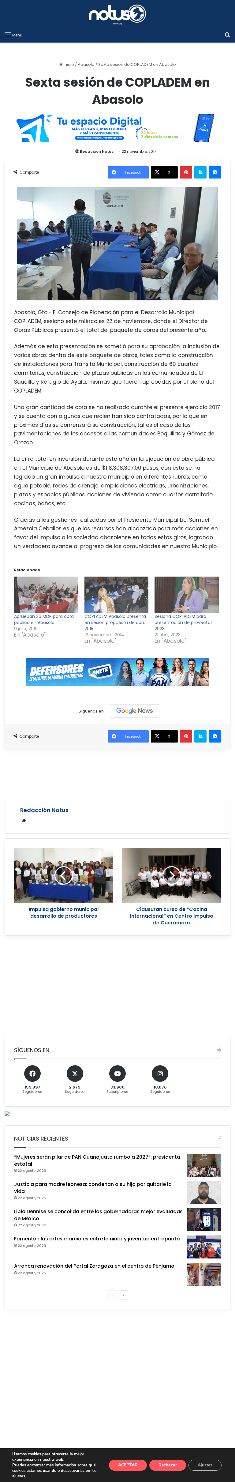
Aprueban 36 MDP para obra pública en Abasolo (44, 619)
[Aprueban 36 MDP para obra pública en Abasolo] (46, 595)
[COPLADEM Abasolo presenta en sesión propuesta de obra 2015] (116, 595)
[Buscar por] (227, 34)
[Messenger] (215, 172)
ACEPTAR (128, 1465)
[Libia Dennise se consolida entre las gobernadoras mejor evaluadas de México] (204, 1219)
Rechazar (168, 1465)
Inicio (68, 64)
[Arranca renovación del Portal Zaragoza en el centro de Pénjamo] (204, 1274)
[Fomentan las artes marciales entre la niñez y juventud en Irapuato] (204, 1247)
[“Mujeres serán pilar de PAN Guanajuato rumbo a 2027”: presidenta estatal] (204, 1165)
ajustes (18, 1476)
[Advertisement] (117, 772)
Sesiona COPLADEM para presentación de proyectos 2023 (184, 622)
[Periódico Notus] (117, 14)
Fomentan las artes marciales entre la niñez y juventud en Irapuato (97, 1238)
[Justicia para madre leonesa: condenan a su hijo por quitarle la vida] (204, 1192)
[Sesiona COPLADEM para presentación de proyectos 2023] (187, 595)
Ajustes (205, 1465)
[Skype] (200, 172)
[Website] (24, 820)
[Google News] (134, 711)
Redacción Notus (97, 151)
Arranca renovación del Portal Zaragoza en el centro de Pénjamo (94, 1265)
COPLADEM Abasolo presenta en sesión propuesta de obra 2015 (115, 622)
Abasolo (86, 64)
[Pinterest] (186, 172)
